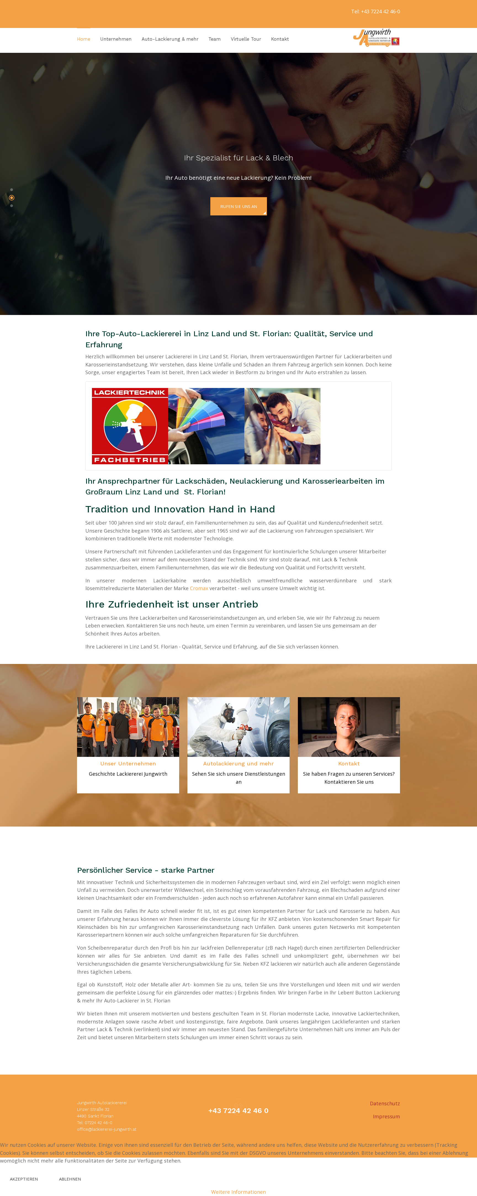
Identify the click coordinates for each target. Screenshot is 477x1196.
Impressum (386, 1116)
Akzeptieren (24, 1179)
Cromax (199, 588)
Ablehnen (70, 1179)
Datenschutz (385, 1103)
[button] (11, 191)
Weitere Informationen (238, 1192)
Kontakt (349, 763)
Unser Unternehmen (128, 763)
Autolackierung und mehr (238, 763)
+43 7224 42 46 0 (238, 1110)
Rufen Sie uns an (238, 206)
